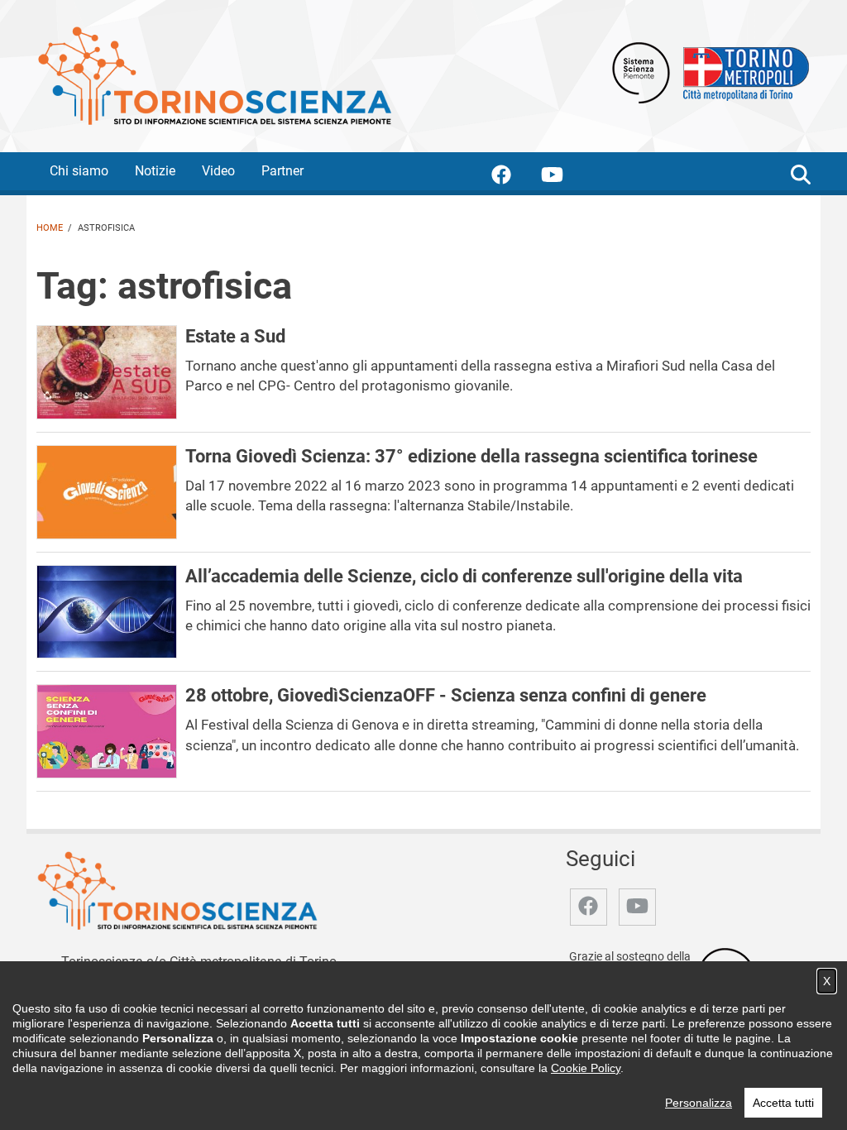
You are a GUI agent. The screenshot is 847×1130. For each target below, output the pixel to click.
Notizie (155, 171)
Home (49, 228)
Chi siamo (79, 171)
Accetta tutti (783, 1102)
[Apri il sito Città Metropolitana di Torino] (742, 71)
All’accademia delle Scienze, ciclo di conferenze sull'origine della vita (464, 576)
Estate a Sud (235, 336)
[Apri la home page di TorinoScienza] (214, 75)
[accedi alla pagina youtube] (565, 177)
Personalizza (698, 1102)
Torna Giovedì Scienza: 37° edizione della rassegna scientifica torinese (471, 456)
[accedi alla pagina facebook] (514, 177)
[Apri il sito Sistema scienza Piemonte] (641, 71)
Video (218, 171)
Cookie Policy (585, 1068)
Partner (282, 171)
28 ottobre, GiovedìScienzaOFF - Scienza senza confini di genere (445, 695)
